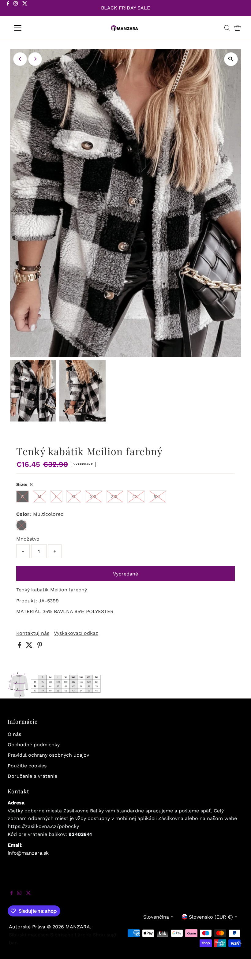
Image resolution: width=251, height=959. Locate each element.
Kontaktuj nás (32, 633)
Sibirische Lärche (70, 935)
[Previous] (20, 59)
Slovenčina (156, 917)
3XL (114, 496)
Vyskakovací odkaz (76, 633)
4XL (136, 496)
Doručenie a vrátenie (32, 776)
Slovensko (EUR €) (211, 917)
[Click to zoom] (231, 59)
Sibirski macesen (29, 935)
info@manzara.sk (28, 853)
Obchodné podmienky (34, 744)
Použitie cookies (27, 766)
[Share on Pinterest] (39, 646)
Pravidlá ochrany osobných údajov (48, 755)
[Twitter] (25, 8)
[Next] (35, 59)
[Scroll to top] (239, 947)
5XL (157, 496)
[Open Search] (227, 28)
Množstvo (27, 539)
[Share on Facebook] (20, 646)
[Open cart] (237, 28)
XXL (93, 496)
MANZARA (78, 927)
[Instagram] (15, 8)
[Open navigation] (37, 28)
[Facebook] (8, 8)
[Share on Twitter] (30, 646)
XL (73, 496)
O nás (14, 734)
